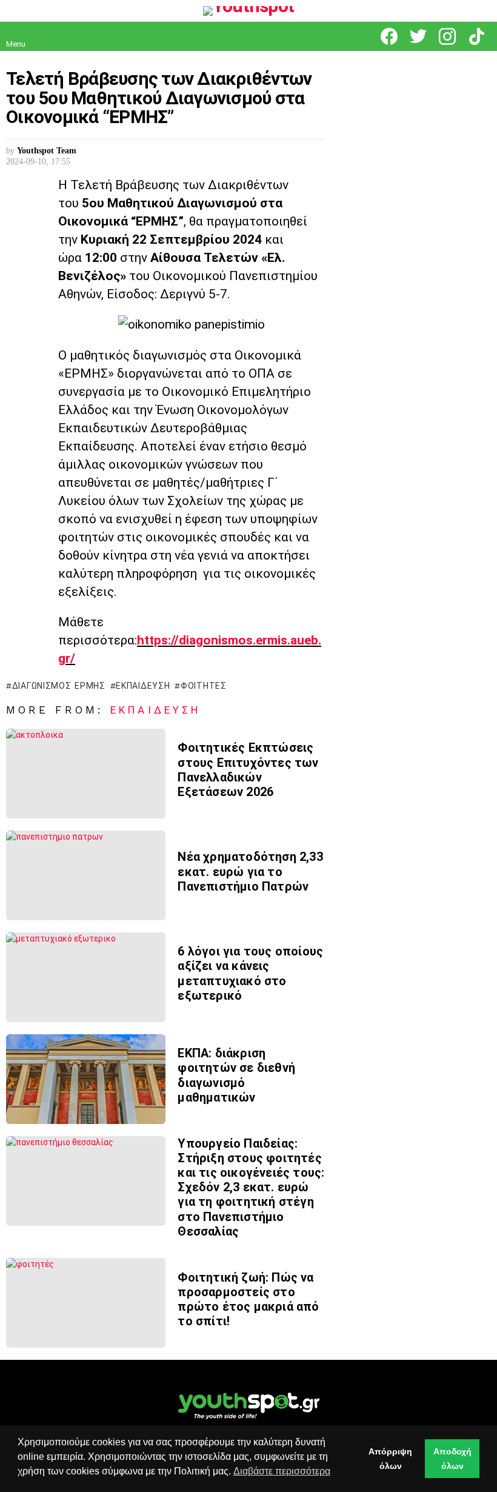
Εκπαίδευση (155, 710)
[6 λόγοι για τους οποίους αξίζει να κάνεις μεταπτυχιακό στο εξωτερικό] (85, 977)
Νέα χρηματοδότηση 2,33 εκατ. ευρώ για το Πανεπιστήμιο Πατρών (250, 871)
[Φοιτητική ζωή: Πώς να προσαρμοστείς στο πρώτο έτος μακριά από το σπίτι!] (85, 1303)
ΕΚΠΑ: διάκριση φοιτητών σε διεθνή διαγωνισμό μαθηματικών (236, 1075)
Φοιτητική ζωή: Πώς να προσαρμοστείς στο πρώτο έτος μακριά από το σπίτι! (248, 1299)
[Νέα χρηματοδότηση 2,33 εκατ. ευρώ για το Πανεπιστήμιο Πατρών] (85, 875)
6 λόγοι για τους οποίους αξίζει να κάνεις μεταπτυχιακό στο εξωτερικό (250, 973)
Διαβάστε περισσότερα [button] (281, 1471)
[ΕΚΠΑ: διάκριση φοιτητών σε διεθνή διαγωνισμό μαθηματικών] (85, 1079)
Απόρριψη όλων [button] (390, 1459)
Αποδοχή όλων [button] (452, 1459)
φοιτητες (203, 686)
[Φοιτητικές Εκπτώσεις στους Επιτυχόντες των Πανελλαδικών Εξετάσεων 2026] (85, 773)
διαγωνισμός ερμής (58, 686)
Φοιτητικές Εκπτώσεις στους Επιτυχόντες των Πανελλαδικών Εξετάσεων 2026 (248, 769)
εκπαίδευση (143, 686)
